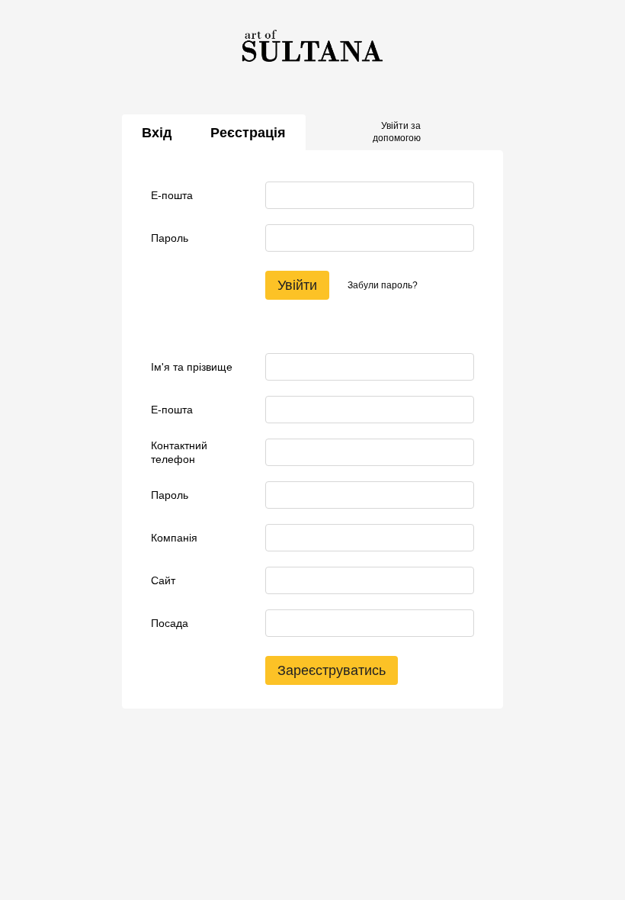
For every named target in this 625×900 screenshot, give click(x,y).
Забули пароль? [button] (383, 285)
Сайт (163, 580)
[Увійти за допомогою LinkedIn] (486, 133)
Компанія (174, 538)
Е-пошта (172, 195)
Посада (169, 623)
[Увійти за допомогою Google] (462, 133)
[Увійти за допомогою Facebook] (437, 133)
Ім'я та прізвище (191, 367)
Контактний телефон (179, 452)
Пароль (169, 238)
